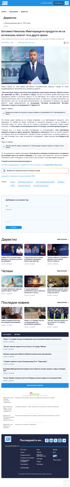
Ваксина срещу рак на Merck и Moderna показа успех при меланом (27, 354)
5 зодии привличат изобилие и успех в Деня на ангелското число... (34, 290)
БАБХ (13, 186)
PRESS (39, 452)
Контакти (23, 449)
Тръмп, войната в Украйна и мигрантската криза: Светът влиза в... (57, 259)
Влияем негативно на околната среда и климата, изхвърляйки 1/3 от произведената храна (35, 113)
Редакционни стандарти (24, 461)
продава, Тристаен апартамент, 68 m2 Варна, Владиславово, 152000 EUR (34, 424)
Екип (38, 449)
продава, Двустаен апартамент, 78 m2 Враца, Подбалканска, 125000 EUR (34, 397)
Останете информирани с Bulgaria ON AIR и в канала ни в (32, 165)
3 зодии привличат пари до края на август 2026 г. (11, 290)
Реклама (39, 458)
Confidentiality (24, 467)
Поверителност (25, 455)
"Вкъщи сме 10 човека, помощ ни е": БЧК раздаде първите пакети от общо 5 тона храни (35, 146)
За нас (22, 452)
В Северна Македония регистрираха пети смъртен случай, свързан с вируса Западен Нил (34, 369)
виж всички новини (35, 385)
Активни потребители (41, 186)
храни (13, 182)
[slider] (31, 82)
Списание (40, 464)
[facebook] (47, 440)
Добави (13, 227)
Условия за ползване (27, 457)
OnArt (55, 456)
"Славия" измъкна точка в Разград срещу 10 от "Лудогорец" (25, 361)
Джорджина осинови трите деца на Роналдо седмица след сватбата (57, 290)
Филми (55, 449)
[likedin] (51, 440)
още (5, 26)
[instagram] (60, 440)
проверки (61, 182)
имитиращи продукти (25, 182)
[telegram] (64, 440)
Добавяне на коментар (17, 200)
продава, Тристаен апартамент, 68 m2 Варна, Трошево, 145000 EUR (32, 415)
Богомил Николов (24, 186)
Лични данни (57, 459)
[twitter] (55, 440)
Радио (39, 461)
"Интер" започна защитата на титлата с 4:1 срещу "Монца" (24, 346)
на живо (58, 3)
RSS (54, 452)
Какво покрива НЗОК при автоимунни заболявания (10, 321)
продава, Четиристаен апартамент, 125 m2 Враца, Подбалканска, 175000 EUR (35, 406)
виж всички (62, 239)
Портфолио (24, 464)
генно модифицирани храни (45, 182)
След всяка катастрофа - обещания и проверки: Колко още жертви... (34, 259)
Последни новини (46, 3)
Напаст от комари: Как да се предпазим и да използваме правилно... (34, 322)
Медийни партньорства (41, 455)
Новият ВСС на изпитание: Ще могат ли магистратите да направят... (11, 259)
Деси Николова (29, 42)
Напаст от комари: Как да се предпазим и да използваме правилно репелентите (32, 339)
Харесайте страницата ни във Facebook (18, 176)
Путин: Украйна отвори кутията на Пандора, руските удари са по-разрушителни (32, 378)
